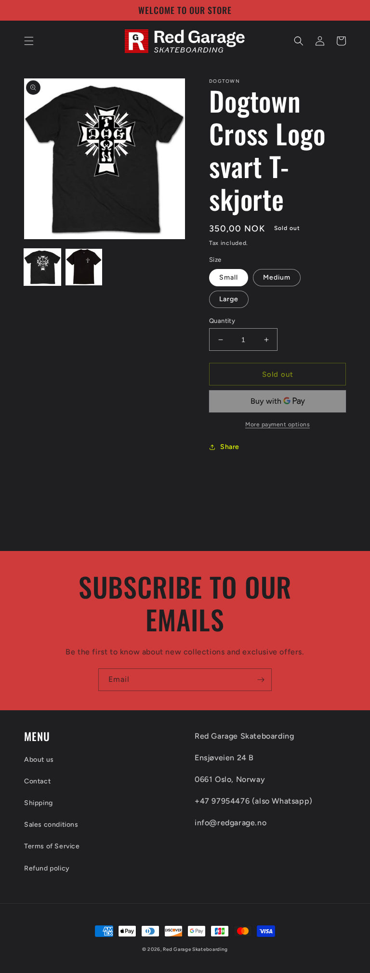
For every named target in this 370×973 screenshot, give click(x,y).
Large (228, 299)
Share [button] (229, 447)
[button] (29, 40)
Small (228, 277)
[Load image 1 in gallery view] (42, 267)
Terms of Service (52, 846)
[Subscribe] (260, 679)
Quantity (222, 320)
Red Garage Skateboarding (195, 949)
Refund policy (47, 868)
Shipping (38, 803)
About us (39, 759)
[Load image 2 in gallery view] (84, 267)
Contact (37, 781)
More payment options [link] (277, 424)
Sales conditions (51, 824)
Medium (277, 277)
